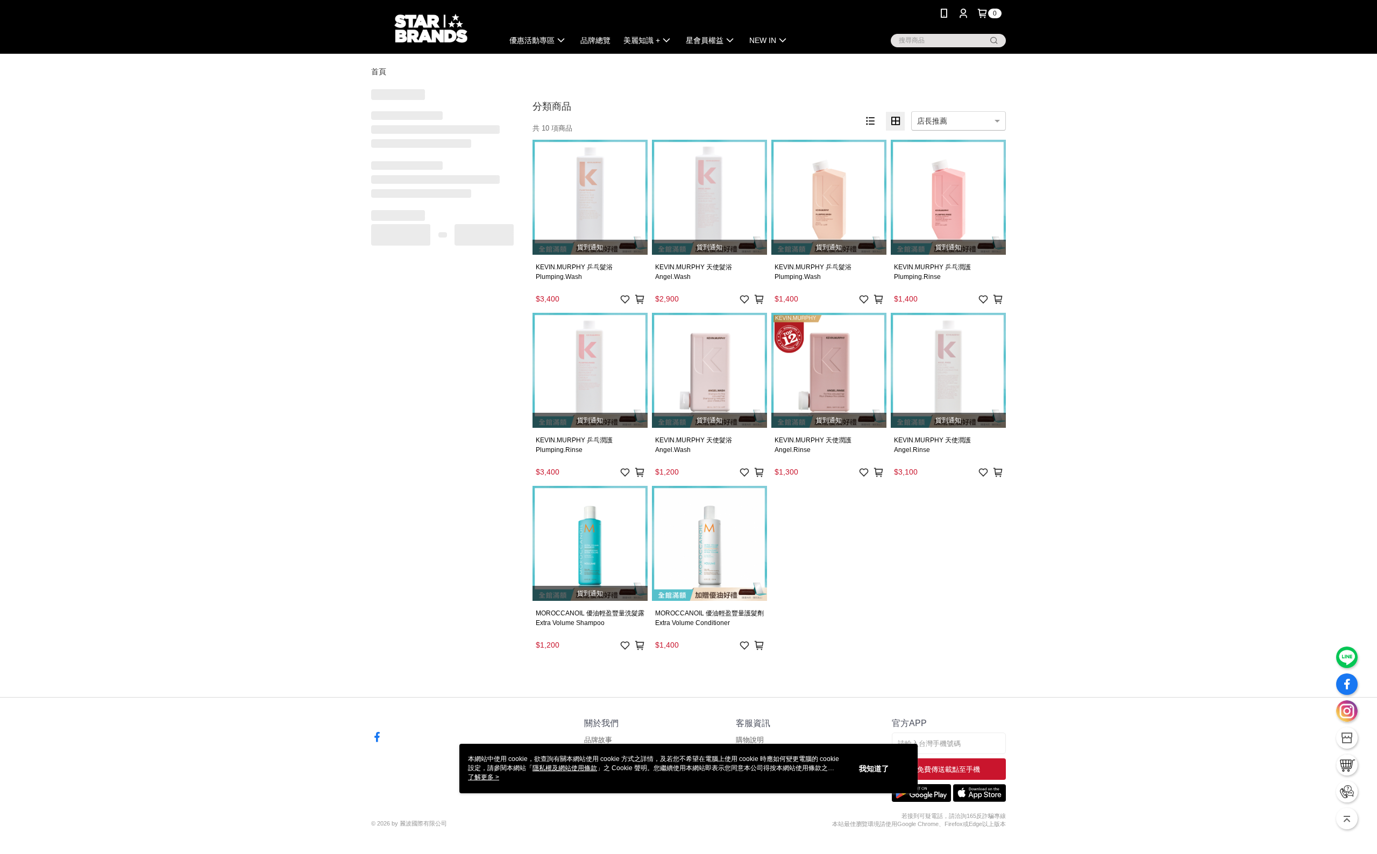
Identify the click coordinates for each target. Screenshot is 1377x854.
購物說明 (750, 740)
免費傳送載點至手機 (948, 769)
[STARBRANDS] (431, 28)
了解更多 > (483, 777)
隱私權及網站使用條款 (565, 768)
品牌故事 (598, 740)
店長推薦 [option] (932, 121)
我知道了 (874, 768)
